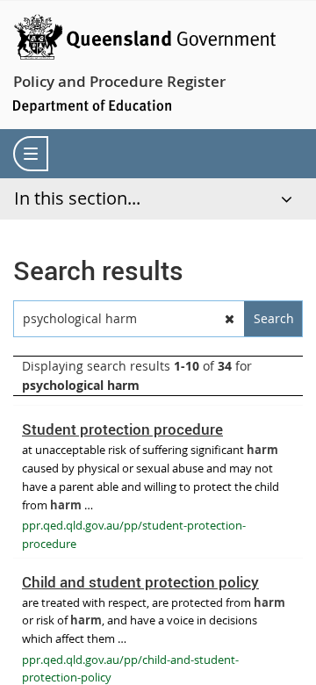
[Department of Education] (92, 105)
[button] (230, 318)
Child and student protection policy (140, 582)
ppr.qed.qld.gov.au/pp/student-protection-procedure (134, 534)
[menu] (30, 153)
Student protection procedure (122, 429)
